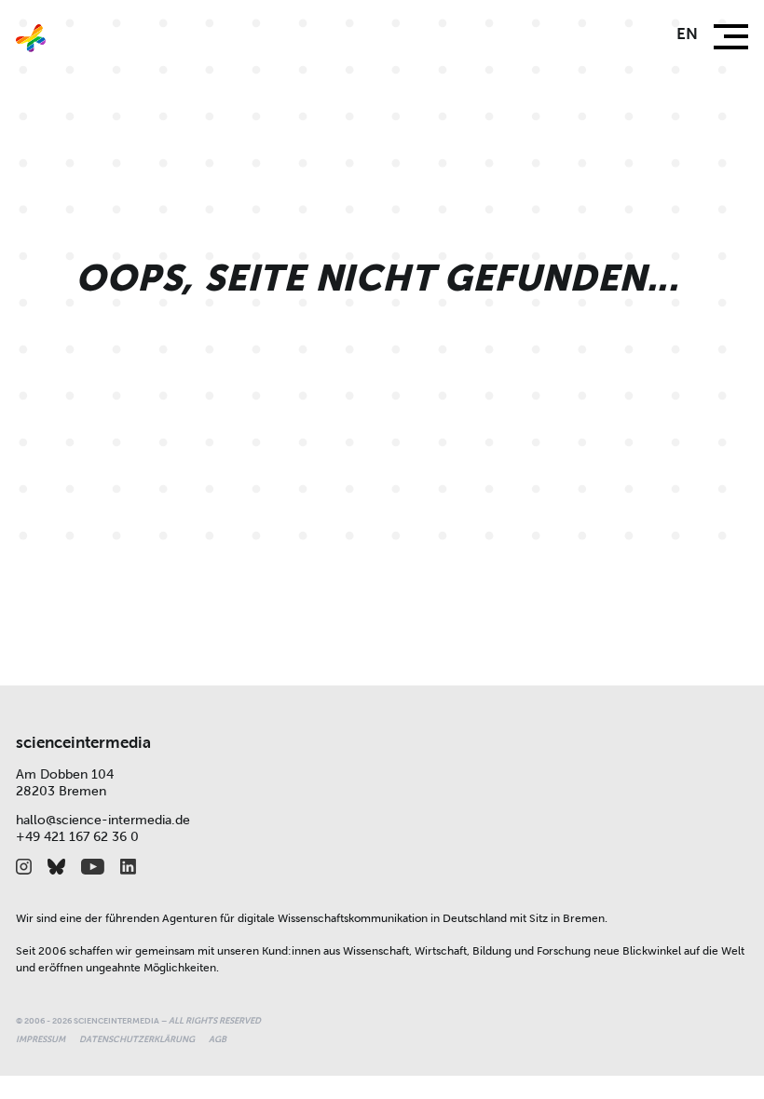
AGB (217, 1039)
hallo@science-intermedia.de (103, 820)
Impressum (40, 1039)
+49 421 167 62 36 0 (77, 837)
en (687, 34)
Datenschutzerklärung (137, 1039)
